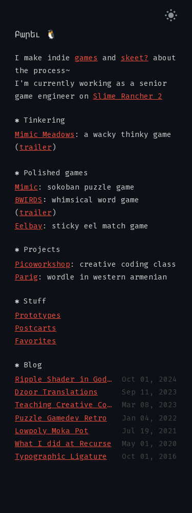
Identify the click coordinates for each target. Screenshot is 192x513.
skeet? (134, 58)
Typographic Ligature (61, 456)
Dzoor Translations (56, 392)
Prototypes (38, 315)
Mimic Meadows (45, 134)
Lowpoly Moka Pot (52, 431)
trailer (35, 147)
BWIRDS (28, 200)
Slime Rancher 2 (127, 96)
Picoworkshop (42, 264)
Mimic (26, 187)
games (86, 58)
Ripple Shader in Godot (65, 379)
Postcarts (35, 328)
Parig (26, 277)
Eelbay (28, 226)
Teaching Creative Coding (65, 405)
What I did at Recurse (63, 444)
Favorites (35, 341)
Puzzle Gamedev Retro (61, 418)
